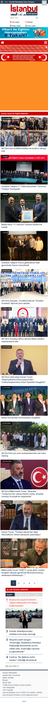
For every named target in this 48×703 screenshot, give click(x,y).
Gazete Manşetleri (9, 673)
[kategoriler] (45, 42)
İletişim (30, 22)
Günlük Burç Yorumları (11, 675)
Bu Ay (27, 594)
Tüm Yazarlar (7, 690)
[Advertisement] (24, 87)
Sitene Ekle (6, 682)
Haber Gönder (8, 677)
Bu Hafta (19, 594)
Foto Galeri (31, 26)
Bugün (9, 594)
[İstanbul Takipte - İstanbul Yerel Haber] (24, 9)
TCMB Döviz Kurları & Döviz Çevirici (16, 685)
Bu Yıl (36, 594)
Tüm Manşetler (8, 687)
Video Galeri (16, 26)
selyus (24, 701)
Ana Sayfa (15, 22)
